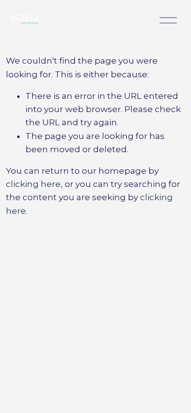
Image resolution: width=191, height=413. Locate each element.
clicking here (33, 184)
